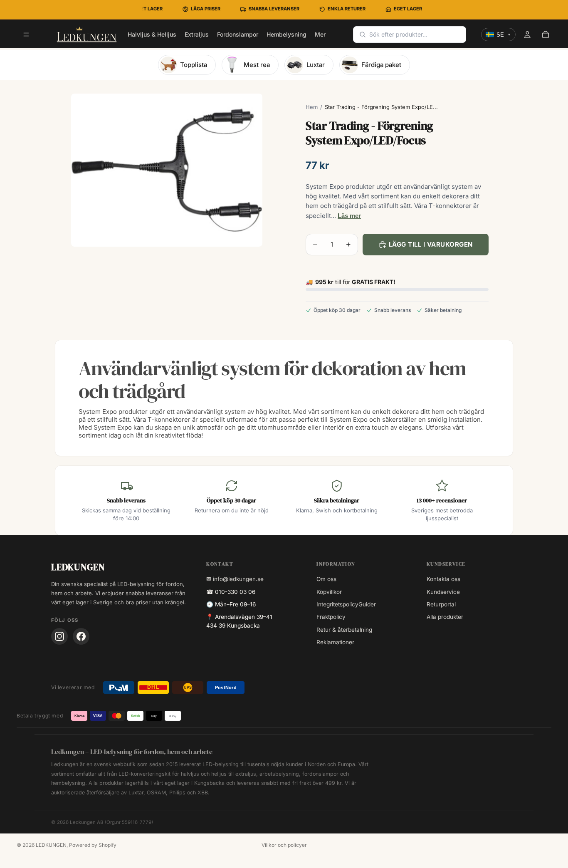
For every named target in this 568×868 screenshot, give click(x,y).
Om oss (326, 579)
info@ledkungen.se (238, 579)
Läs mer (349, 215)
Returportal (441, 604)
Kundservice (443, 592)
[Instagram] (59, 636)
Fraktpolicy (331, 616)
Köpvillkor (329, 592)
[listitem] (320, 34)
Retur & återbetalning (344, 629)
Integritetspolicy (337, 604)
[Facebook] (81, 636)
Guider (367, 604)
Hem (312, 107)
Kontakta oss (443, 579)
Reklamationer (335, 642)
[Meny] (26, 35)
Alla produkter (445, 616)
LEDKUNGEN (51, 845)
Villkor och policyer (284, 845)
